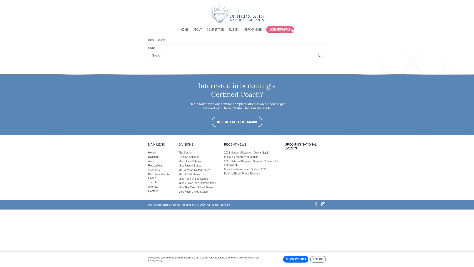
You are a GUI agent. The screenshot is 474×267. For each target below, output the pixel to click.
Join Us (152, 182)
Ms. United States (189, 174)
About (197, 29)
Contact (153, 190)
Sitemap (153, 186)
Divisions (153, 156)
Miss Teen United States (193, 178)
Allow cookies (296, 259)
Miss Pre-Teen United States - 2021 (245, 169)
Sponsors (154, 170)
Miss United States (189, 165)
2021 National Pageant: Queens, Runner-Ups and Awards (251, 163)
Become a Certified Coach (237, 122)
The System (185, 152)
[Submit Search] (320, 55)
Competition (215, 29)
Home (184, 29)
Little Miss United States (193, 191)
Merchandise (253, 29)
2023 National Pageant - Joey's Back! (246, 152)
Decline (318, 259)
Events (234, 29)
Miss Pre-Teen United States (195, 187)
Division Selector (188, 156)
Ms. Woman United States (194, 170)
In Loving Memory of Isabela (241, 156)
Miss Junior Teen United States (197, 182)
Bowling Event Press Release (242, 173)
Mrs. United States (189, 161)
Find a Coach (156, 165)
